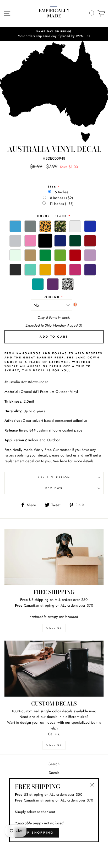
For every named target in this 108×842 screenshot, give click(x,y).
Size (52, 187)
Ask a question (54, 477)
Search (54, 764)
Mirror (52, 297)
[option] (54, 34)
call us (54, 628)
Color (52, 216)
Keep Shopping (37, 832)
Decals (54, 772)
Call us (54, 745)
